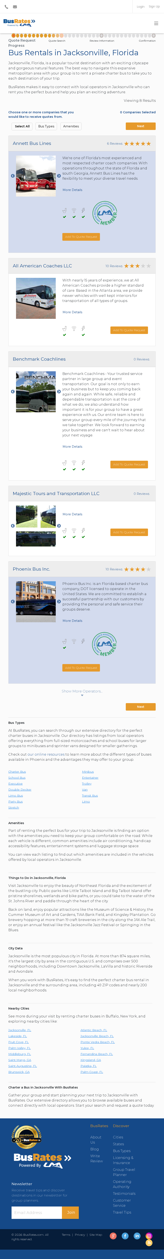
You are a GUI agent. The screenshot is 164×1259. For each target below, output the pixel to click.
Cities (118, 1137)
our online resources (46, 754)
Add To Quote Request (81, 237)
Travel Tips (122, 1212)
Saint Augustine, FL (22, 1066)
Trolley (86, 783)
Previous (13, 176)
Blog (94, 1149)
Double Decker (19, 789)
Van (85, 789)
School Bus (16, 778)
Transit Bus (90, 795)
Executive (15, 783)
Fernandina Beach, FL (97, 1054)
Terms (67, 1235)
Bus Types (46, 126)
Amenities (71, 126)
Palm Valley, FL (19, 1048)
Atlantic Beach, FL (94, 1030)
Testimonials (124, 1194)
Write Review (95, 1158)
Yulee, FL (87, 1048)
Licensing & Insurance (123, 1160)
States (118, 1144)
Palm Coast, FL (92, 1072)
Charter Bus (17, 772)
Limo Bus (15, 795)
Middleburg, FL (19, 1054)
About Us (95, 1139)
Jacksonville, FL (19, 1030)
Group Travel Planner (124, 1172)
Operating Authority (122, 1184)
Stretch (13, 807)
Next (140, 126)
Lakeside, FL (17, 1036)
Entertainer (90, 778)
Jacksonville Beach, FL (97, 1036)
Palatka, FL (89, 1066)
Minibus (88, 772)
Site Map (95, 1235)
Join (71, 1212)
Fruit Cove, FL (18, 1042)
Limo (86, 801)
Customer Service (122, 1203)
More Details (72, 190)
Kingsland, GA (91, 1060)
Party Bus (15, 801)
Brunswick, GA (19, 1072)
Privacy (80, 1235)
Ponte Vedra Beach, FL (98, 1042)
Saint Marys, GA (19, 1060)
